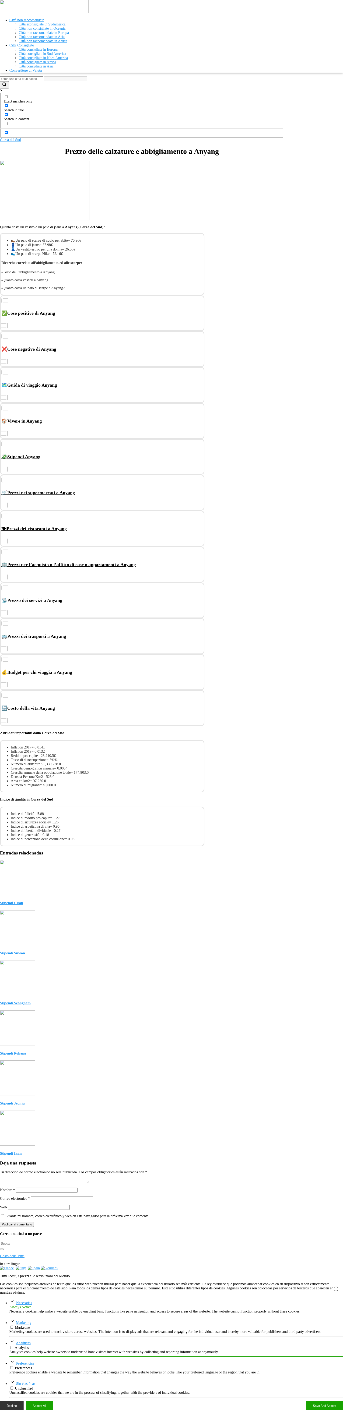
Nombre (7, 1190)
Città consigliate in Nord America (43, 58)
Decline (12, 1406)
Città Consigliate (21, 45)
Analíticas (23, 1343)
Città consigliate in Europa (38, 49)
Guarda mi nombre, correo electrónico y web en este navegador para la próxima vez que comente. (77, 1216)
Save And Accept (324, 1406)
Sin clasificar (25, 1384)
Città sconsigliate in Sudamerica (42, 24)
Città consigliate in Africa (37, 62)
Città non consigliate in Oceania (42, 28)
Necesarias (24, 1303)
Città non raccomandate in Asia (42, 37)
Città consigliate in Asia (36, 66)
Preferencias (25, 1363)
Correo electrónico (15, 1198)
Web (3, 1207)
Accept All (39, 1406)
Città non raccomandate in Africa (43, 41)
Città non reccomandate (26, 20)
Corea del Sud (10, 140)
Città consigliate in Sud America (42, 54)
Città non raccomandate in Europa (44, 33)
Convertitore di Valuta (25, 70)
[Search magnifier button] (4, 84)
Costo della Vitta (12, 1256)
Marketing (23, 1323)
